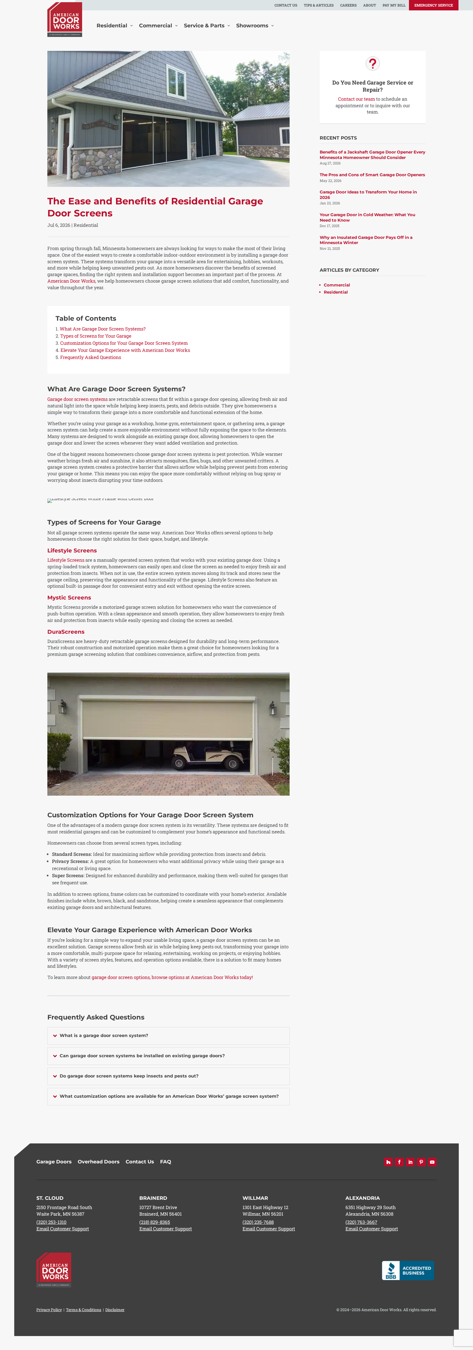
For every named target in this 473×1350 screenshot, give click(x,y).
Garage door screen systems (77, 399)
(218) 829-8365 (154, 1222)
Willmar (255, 1198)
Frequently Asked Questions (90, 357)
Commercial (337, 285)
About (369, 5)
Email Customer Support (62, 1229)
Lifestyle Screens (65, 560)
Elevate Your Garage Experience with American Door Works (125, 350)
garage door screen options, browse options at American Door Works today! (172, 977)
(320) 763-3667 (361, 1222)
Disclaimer (115, 1309)
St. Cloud (50, 1198)
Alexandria (362, 1198)
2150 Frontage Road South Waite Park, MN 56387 (64, 1210)
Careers (348, 5)
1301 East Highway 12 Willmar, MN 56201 (265, 1210)
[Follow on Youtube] (432, 1162)
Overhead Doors (99, 1162)
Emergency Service (433, 5)
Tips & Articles (319, 5)
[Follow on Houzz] (388, 1162)
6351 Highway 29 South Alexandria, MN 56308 (370, 1210)
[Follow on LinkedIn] (410, 1162)
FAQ (165, 1162)
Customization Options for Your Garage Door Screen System (124, 343)
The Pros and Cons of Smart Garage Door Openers (372, 174)
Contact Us (286, 5)
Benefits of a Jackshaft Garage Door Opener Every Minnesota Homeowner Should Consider (372, 154)
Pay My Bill (394, 5)
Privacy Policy (49, 1309)
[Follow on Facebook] (399, 1162)
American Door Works (71, 281)
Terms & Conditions (83, 1309)
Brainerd (153, 1198)
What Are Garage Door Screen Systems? (103, 329)
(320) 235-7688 (258, 1222)
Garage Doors (54, 1162)
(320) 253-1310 (51, 1222)
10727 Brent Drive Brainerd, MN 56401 (160, 1210)
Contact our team (356, 99)
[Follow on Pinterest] (421, 1162)
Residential (86, 225)
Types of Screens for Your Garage (95, 336)
